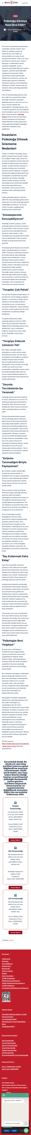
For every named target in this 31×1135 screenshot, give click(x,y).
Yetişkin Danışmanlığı (9, 1050)
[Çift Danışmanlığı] (15, 895)
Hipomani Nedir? (8, 1017)
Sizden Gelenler (7, 971)
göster (11, 940)
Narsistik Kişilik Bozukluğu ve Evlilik (14, 1014)
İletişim (4, 973)
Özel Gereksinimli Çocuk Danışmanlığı (15, 1055)
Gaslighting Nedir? (8, 1026)
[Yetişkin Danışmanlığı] (15, 803)
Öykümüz (5, 961)
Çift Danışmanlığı (15, 898)
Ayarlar (22, 1130)
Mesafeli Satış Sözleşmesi (11, 981)
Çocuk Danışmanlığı (9, 1043)
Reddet (14, 1130)
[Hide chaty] (26, 1130)
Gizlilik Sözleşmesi (8, 978)
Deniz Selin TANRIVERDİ (10, 1069)
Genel (15, 16)
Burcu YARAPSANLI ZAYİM (11, 1067)
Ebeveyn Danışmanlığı (9, 1045)
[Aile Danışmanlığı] (15, 848)
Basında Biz (6, 969)
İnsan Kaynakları (8, 976)
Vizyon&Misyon (7, 964)
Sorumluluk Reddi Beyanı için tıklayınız (15, 988)
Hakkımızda (6, 959)
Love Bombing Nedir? (9, 1019)
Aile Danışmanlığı (15, 851)
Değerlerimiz (6, 966)
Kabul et (7, 1130)
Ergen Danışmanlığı (8, 1048)
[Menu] (2, 3)
